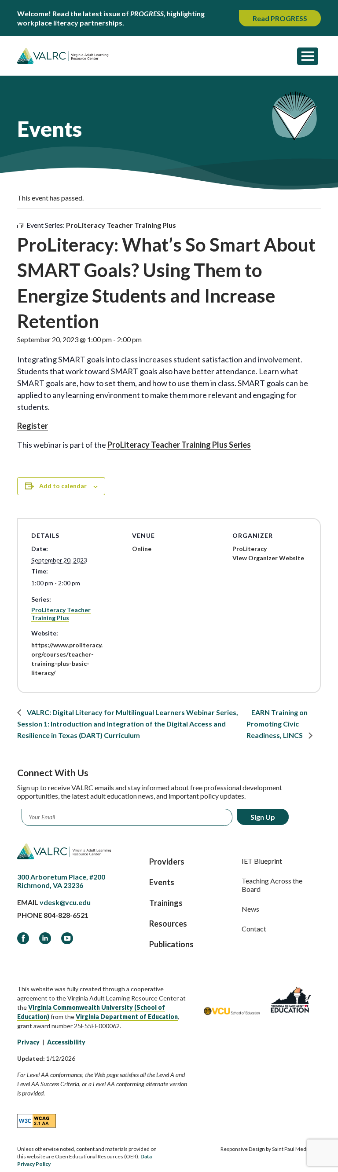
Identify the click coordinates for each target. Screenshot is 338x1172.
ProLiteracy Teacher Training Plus (61, 613)
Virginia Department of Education (127, 1016)
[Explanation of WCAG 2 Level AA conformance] (36, 1120)
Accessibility (66, 1042)
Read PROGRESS (280, 18)
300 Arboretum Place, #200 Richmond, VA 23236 (61, 881)
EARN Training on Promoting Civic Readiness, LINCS (277, 723)
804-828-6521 (66, 915)
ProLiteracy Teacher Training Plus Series (179, 444)
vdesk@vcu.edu (65, 902)
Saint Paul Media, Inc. (296, 1149)
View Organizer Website (268, 558)
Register (32, 426)
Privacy (28, 1042)
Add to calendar (63, 485)
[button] (307, 56)
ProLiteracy (249, 548)
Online (141, 548)
